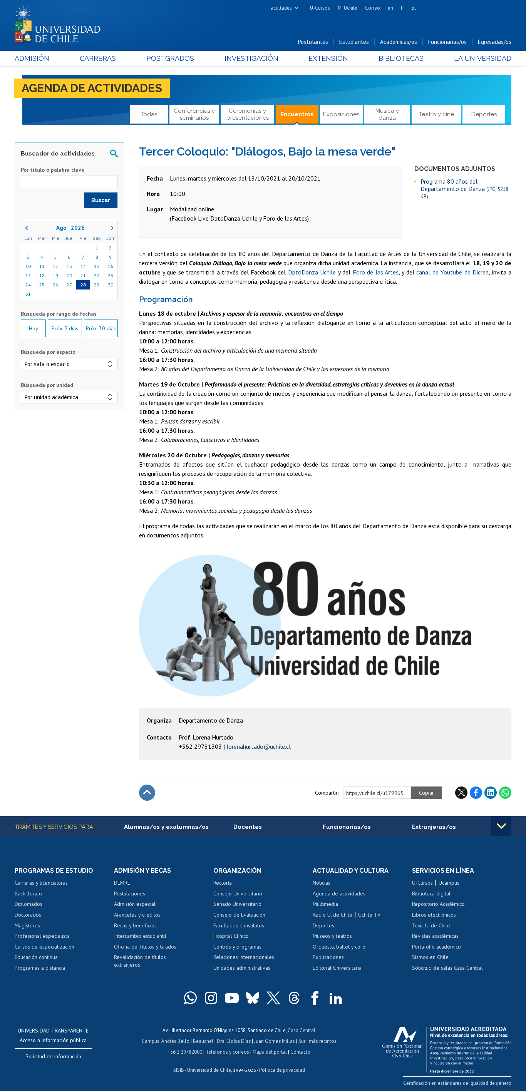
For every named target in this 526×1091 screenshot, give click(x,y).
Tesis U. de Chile (431, 925)
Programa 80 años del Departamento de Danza (464, 188)
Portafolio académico (436, 946)
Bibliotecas (401, 58)
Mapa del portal (270, 1052)
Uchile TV (369, 914)
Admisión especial (135, 903)
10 (28, 266)
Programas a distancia (40, 967)
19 (55, 275)
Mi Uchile (347, 8)
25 (42, 285)
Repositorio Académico (438, 903)
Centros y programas (237, 946)
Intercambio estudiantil (140, 935)
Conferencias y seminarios (194, 114)
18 (42, 275)
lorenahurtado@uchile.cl (258, 746)
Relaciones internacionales (243, 957)
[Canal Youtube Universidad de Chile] (231, 997)
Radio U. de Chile (332, 914)
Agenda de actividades (92, 88)
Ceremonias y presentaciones (247, 114)
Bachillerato (28, 893)
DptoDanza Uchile (312, 272)
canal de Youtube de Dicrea (452, 272)
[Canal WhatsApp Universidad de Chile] (190, 997)
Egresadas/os (494, 41)
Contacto (300, 1052)
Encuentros (297, 114)
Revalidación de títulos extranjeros (140, 961)
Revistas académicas (435, 935)
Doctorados (28, 914)
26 (55, 285)
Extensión (328, 58)
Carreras (98, 58)
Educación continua (36, 957)
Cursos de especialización (44, 946)
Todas (149, 114)
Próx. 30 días (101, 328)
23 (110, 275)
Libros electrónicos (434, 914)
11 (42, 266)
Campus (150, 1041)
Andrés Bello (175, 1041)
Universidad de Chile (209, 1070)
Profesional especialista (42, 935)
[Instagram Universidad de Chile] (211, 997)
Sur (301, 1041)
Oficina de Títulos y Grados (145, 946)
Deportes (484, 114)
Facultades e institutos (238, 925)
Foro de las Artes (376, 272)
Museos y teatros (332, 935)
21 (83, 275)
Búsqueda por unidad (47, 385)
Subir (147, 793)
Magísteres (27, 925)
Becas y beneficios (135, 925)
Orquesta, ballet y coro (339, 946)
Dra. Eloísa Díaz (234, 1041)
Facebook (476, 792)
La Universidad (482, 58)
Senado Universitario (237, 903)
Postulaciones (129, 893)
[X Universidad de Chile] (273, 997)
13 (69, 266)
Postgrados (170, 58)
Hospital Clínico (231, 935)
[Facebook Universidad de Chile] (315, 997)
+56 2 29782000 (185, 1052)
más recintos (323, 1041)
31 (28, 294)
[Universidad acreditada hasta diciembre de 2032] (446, 1047)
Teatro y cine (436, 114)
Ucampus (449, 882)
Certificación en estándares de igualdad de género (457, 1083)
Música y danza (387, 114)
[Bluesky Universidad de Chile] (252, 997)
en (390, 8)
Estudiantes (354, 41)
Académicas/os (398, 41)
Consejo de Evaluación (239, 914)
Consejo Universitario (237, 893)
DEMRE (122, 882)
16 (110, 266)
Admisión (32, 58)
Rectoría (222, 882)
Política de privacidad (282, 1070)
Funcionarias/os (447, 41)
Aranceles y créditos (137, 914)
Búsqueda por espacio (48, 351)
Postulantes (313, 41)
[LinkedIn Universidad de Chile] (335, 997)
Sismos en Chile (430, 957)
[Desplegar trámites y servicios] (501, 826)
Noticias (321, 882)
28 (83, 285)
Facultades (280, 8)
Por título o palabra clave (52, 169)
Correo (372, 8)
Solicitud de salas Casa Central (447, 967)
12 (55, 266)
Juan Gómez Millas (274, 1041)
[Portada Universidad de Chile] (60, 22)
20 (69, 275)
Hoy (33, 328)
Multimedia (325, 903)
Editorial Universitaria (337, 967)
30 (110, 285)
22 (96, 275)
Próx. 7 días (65, 328)
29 (96, 285)
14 (83, 266)
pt (414, 8)
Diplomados (28, 903)
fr (402, 8)
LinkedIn (490, 792)
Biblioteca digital (431, 893)
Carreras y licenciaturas (41, 882)
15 (96, 266)
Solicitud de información (53, 1056)
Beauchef (203, 1041)
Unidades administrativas (241, 967)
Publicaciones (328, 957)
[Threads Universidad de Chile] (294, 997)
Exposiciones (341, 114)
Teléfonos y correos (227, 1052)
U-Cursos (320, 8)
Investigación (251, 58)
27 (69, 285)
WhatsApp (505, 792)
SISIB (178, 1070)
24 (28, 285)
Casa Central (301, 1030)
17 (28, 275)
